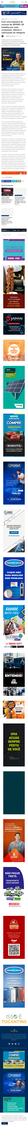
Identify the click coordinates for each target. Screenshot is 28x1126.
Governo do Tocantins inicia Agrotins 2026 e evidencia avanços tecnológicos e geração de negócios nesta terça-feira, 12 (20, 200)
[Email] (19, 181)
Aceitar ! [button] (4, 1123)
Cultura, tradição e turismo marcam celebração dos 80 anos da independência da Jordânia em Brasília (6, 200)
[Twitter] (13, 181)
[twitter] (12, 1044)
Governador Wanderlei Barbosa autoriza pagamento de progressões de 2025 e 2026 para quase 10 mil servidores (6, 221)
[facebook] (9, 1044)
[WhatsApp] (16, 181)
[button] (2, 2)
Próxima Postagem (21, 235)
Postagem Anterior (6, 235)
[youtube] (15, 1044)
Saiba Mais (11, 1121)
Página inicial (4, 19)
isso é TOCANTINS (12, 19)
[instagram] (19, 1044)
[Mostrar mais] (22, 181)
